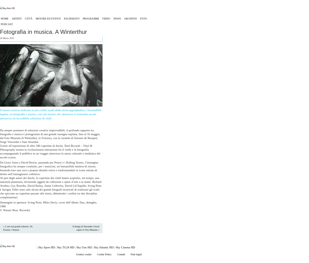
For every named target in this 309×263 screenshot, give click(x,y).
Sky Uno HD (84, 247)
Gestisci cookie (84, 254)
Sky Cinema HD (125, 247)
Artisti (17, 18)
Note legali (136, 254)
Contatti (121, 254)
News (117, 18)
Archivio (130, 18)
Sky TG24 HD (65, 247)
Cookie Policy (104, 254)
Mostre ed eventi (48, 18)
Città (29, 18)
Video (106, 18)
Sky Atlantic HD (103, 247)
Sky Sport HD (46, 247)
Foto (143, 18)
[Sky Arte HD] (7, 8)
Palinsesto (72, 18)
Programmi (91, 18)
